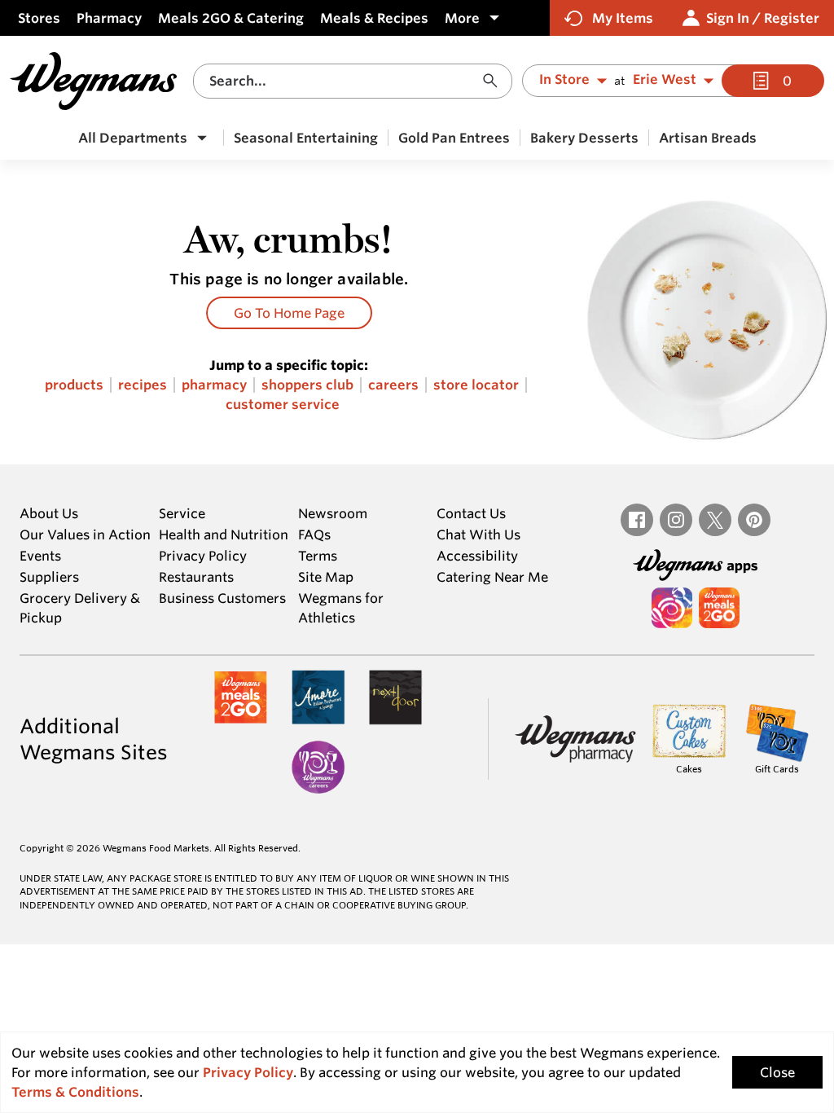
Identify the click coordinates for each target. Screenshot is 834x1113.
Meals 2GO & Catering (231, 18)
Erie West (664, 80)
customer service (283, 404)
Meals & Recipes (374, 18)
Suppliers (49, 577)
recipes (142, 385)
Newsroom (332, 513)
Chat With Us (478, 534)
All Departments (132, 138)
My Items (622, 18)
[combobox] (352, 81)
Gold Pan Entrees (454, 138)
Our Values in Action (85, 534)
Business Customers (222, 598)
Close (777, 1072)
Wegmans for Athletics (341, 608)
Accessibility (477, 556)
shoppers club (307, 385)
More (462, 17)
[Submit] (494, 81)
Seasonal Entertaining (306, 138)
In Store (564, 80)
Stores (39, 18)
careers (393, 385)
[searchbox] (343, 81)
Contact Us (471, 513)
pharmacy (214, 385)
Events (40, 556)
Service (182, 513)
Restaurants (196, 577)
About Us (49, 513)
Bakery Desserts (584, 138)
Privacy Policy (203, 556)
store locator (476, 385)
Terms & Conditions (75, 1092)
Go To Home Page (289, 313)
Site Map (325, 577)
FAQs (314, 534)
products (74, 385)
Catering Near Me (492, 577)
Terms (317, 556)
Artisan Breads (708, 138)
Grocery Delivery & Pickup (80, 608)
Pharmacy (109, 18)
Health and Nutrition (223, 534)
